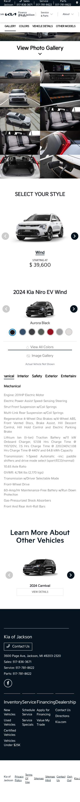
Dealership (65, 702)
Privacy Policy (19, 778)
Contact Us (20, 646)
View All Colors (42, 347)
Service (29, 702)
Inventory (13, 702)
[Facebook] (8, 683)
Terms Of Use (28, 778)
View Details (40, 591)
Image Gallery (42, 356)
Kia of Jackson (8, 778)
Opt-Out (70, 778)
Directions (62, 716)
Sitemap (39, 778)
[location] (77, 2)
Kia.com (60, 722)
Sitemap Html (50, 778)
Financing (46, 702)
